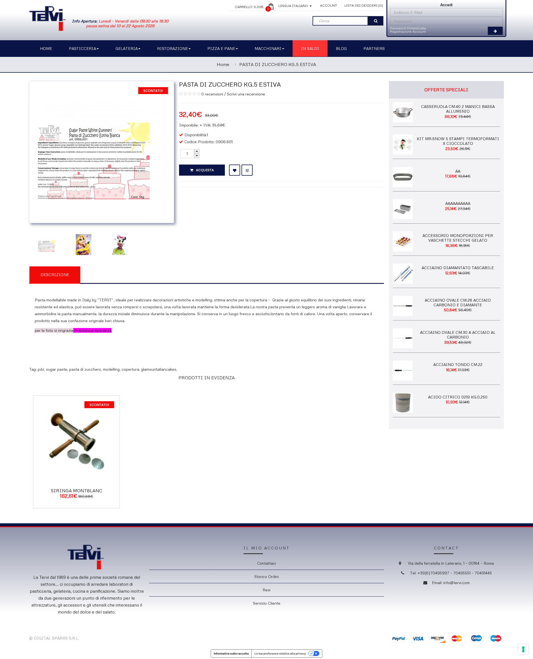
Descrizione (55, 274)
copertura (130, 369)
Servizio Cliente (266, 603)
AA (457, 171)
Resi (266, 589)
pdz (41, 369)
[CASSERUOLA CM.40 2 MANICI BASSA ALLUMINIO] (403, 111)
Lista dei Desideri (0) (364, 5)
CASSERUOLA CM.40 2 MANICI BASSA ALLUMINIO (458, 108)
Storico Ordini (266, 576)
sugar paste (56, 369)
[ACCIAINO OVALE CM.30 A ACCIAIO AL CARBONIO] (403, 337)
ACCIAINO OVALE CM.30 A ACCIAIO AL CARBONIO (458, 334)
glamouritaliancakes (158, 369)
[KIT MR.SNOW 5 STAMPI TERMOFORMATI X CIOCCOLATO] (403, 144)
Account (328, 5)
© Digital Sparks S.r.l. (54, 638)
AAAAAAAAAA (457, 203)
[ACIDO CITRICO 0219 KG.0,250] (403, 402)
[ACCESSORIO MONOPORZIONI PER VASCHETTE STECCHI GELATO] (403, 241)
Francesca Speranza (93, 330)
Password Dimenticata (408, 28)
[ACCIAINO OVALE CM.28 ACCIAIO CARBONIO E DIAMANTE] (403, 305)
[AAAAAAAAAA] (403, 208)
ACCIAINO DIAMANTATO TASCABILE (458, 267)
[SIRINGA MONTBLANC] (76, 438)
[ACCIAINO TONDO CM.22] (403, 370)
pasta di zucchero (85, 369)
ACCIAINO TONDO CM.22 (457, 364)
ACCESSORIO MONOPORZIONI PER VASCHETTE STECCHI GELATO (458, 238)
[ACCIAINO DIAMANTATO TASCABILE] (403, 273)
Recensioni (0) (108, 274)
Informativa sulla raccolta (231, 653)
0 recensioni (212, 94)
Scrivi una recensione (246, 94)
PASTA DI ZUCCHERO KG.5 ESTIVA (277, 64)
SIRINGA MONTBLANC (76, 490)
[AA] (403, 176)
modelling (111, 369)
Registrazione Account (408, 31)
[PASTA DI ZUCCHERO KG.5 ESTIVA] (100, 151)
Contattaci (266, 563)
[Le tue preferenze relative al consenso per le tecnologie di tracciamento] (523, 649)
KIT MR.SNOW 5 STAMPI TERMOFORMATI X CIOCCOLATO (458, 141)
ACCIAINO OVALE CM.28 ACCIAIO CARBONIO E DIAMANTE (458, 302)
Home (223, 64)
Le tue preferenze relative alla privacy (280, 653)
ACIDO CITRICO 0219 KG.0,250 (457, 397)
